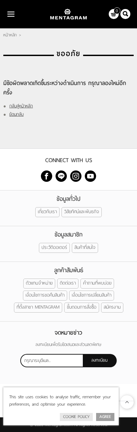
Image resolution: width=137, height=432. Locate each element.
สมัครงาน (112, 307)
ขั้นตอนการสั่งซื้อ (81, 307)
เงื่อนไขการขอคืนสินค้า (45, 295)
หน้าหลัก (10, 35)
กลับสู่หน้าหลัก (21, 106)
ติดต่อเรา (68, 283)
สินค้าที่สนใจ (84, 247)
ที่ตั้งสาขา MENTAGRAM (38, 307)
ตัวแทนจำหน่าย (39, 283)
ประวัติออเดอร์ (54, 247)
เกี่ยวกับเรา (47, 211)
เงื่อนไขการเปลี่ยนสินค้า (91, 295)
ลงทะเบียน (99, 360)
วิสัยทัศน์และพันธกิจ (81, 211)
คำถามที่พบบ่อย (97, 283)
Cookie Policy (76, 416)
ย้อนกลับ (16, 114)
